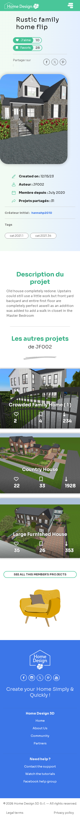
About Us (40, 728)
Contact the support (40, 766)
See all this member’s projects (40, 574)
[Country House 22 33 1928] (40, 463)
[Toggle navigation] (70, 5)
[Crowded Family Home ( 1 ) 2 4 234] (40, 398)
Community (40, 736)
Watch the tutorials (40, 774)
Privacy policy (64, 813)
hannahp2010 (41, 213)
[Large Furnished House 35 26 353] (40, 528)
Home (40, 721)
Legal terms (14, 813)
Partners (40, 743)
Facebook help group (40, 781)
